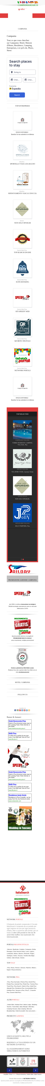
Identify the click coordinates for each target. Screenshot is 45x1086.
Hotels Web (10, 1004)
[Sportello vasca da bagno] (22, 150)
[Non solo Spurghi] (22, 209)
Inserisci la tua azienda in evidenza (22, 134)
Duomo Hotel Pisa (15, 992)
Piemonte (26, 953)
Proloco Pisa (24, 982)
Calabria (21, 949)
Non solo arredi (30, 1011)
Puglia (32, 953)
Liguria (32, 951)
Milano (34, 967)
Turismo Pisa (34, 984)
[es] (36, 2)
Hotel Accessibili (20, 1011)
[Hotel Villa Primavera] (22, 485)
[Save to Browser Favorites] (29, 710)
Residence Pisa (19, 988)
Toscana (20, 955)
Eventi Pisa (32, 982)
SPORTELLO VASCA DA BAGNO (22, 164)
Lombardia (10, 953)
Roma (12, 967)
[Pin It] (24, 710)
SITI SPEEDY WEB (22, 311)
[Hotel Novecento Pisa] (22, 513)
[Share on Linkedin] (22, 710)
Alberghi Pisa (10, 988)
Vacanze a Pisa (20, 990)
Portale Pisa (10, 984)
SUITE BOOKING (22, 282)
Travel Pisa (10, 986)
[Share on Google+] (20, 710)
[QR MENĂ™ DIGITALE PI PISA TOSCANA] (37, 1062)
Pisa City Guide (15, 982)
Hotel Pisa (33, 986)
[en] (23, 2)
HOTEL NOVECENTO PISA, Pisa (22, 526)
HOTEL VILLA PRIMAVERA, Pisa (22, 499)
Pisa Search (17, 986)
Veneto (22, 958)
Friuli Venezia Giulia (19, 951)
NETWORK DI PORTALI (16, 1045)
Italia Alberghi (24, 1006)
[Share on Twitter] (27, 710)
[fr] (28, 2)
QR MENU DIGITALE (22, 341)
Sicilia (15, 955)
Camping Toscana (12, 1009)
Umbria (9, 958)
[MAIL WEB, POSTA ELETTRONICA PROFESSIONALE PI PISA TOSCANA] (27, 1062)
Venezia (23, 967)
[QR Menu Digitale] (22, 327)
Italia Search (37, 1074)
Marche (21, 953)
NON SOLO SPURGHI (22, 223)
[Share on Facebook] (15, 710)
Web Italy (31, 1006)
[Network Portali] (22, 357)
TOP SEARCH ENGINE (22, 252)
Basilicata (16, 949)
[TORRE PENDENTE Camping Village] (22, 540)
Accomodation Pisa (30, 988)
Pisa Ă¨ (27, 990)
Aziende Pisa (18, 984)
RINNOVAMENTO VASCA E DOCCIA (22, 193)
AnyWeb (6, 1074)
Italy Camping (22, 1009)
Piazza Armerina (16, 970)
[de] (32, 2)
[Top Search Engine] (22, 238)
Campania (28, 949)
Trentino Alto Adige (29, 955)
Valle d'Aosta (15, 958)
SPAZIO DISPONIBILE (22, 132)
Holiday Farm (19, 1004)
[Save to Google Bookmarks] (17, 710)
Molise (16, 953)
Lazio (27, 951)
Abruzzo (9, 949)
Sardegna (9, 955)
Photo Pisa (26, 984)
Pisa (8, 967)
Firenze (17, 967)
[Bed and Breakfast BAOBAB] (22, 456)
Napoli (9, 970)
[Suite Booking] (22, 268)
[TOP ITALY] (22, 432)
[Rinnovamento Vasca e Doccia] (22, 179)
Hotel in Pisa (25, 986)
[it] (19, 2)
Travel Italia (15, 1006)
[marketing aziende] (22, 120)
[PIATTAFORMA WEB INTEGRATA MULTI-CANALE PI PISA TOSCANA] (16, 1062)
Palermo (28, 967)
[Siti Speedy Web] (22, 298)
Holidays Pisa (11, 990)
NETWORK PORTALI (23, 370)
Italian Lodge (27, 1004)
